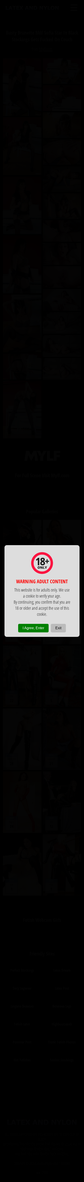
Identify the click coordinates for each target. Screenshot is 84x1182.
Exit (58, 628)
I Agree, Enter (33, 628)
